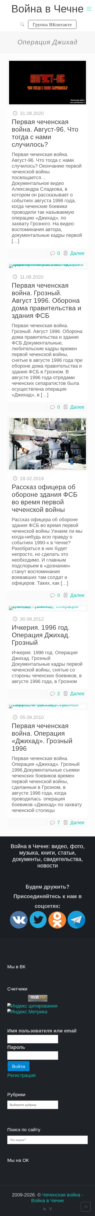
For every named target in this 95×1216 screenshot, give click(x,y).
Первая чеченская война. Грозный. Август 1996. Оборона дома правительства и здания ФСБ (46, 300)
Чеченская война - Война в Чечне (57, 1197)
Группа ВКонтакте (52, 24)
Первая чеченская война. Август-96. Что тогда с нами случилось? (45, 133)
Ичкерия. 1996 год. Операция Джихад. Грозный (41, 635)
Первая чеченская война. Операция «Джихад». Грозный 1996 (42, 737)
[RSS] (44, 1209)
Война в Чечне (47, 9)
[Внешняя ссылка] (19, 927)
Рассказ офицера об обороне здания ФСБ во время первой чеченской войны (45, 498)
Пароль (16, 1047)
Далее (77, 253)
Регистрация (21, 1075)
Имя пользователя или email (41, 1031)
